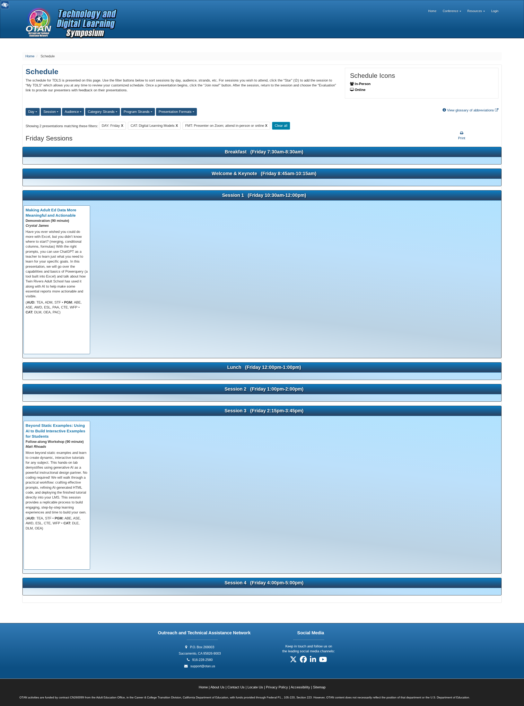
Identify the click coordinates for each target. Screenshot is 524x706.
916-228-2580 (202, 660)
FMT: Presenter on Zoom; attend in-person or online (226, 126)
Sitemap (319, 687)
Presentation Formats (176, 112)
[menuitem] (432, 10)
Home (432, 11)
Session (50, 112)
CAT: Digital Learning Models (154, 126)
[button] (293, 661)
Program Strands (137, 112)
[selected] (69, 13)
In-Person (362, 84)
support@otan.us (202, 666)
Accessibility (300, 687)
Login (494, 11)
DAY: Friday (112, 126)
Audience (72, 112)
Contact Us (236, 687)
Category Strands (102, 112)
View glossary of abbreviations (472, 110)
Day (31, 112)
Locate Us (255, 687)
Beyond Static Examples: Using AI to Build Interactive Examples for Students (55, 431)
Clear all (281, 126)
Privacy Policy (277, 687)
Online (359, 90)
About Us (217, 687)
